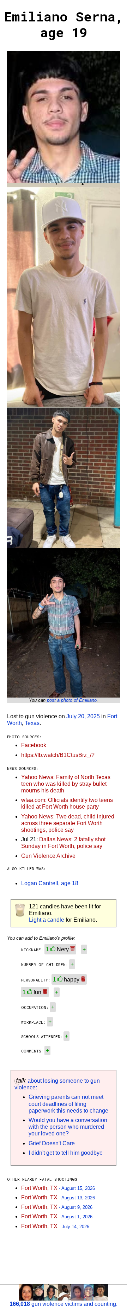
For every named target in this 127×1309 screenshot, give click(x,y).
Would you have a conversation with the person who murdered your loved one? (68, 1126)
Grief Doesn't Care (52, 1143)
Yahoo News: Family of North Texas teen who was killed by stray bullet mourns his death (65, 783)
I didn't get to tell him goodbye (66, 1153)
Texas (32, 723)
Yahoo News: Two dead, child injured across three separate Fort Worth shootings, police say (67, 823)
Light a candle (46, 920)
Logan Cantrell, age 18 (49, 883)
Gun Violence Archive (48, 856)
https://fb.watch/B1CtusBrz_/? (58, 755)
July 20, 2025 (83, 716)
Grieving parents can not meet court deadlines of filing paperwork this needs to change (68, 1103)
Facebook (33, 745)
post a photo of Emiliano (72, 700)
